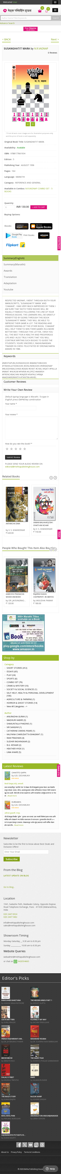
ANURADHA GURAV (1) (17, 716)
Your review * (11, 414)
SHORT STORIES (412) (17, 668)
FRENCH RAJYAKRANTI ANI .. (12, 1039)
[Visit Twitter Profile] (24, 1144)
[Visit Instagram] (36, 1144)
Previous (28, 124)
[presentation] (51, 477)
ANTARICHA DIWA (13, 523)
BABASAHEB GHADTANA (11, 1000)
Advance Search (7, 23)
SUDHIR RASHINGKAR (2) (18, 741)
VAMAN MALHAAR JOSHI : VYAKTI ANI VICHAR (43, 524)
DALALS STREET (7, 1077)
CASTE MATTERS (8, 1019)
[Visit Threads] (42, 1144)
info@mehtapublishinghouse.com (19, 922)
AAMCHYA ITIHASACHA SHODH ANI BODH (15, 595)
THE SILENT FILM (37, 1058)
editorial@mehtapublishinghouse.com (22, 466)
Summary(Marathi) (14, 264)
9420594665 (23, 961)
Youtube (8, 289)
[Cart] (38, 10)
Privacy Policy (16, 1152)
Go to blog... (9, 887)
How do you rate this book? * (18, 443)
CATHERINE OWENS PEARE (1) (21, 730)
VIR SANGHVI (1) (14, 727)
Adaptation (10, 283)
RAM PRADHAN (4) (15, 738)
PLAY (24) (11, 675)
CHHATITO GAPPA (19, 772)
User (15, 2)
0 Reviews (52, 52)
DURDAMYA (16, 802)
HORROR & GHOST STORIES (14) (22, 702)
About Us (5, 1152)
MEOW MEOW (6, 1058)
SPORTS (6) (12, 678)
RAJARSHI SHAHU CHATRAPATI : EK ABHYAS (43, 595)
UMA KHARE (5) (14, 752)
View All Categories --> (17, 706)
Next (33, 124)
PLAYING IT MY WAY (38, 1019)
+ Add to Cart (38, 207)
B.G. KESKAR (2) (14, 745)
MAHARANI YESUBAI (38, 1039)
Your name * (11, 403)
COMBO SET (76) (15, 682)
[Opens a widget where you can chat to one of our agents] (50, 1169)
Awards (8, 270)
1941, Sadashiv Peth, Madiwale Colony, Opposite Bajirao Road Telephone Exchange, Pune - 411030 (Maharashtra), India (30, 907)
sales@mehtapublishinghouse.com (19, 925)
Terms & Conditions (32, 1152)
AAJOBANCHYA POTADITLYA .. (13, 1135)
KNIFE (32, 1077)
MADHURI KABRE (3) (16, 720)
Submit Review (13, 457)
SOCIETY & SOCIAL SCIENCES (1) (22, 689)
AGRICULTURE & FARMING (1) (21, 699)
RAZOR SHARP (36, 1096)
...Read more (11, 796)
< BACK (6, 39)
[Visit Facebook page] (18, 1144)
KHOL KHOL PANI (8, 1116)
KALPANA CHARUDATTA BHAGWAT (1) (25, 734)
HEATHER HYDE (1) (15, 748)
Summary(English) (14, 258)
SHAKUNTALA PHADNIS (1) (19, 723)
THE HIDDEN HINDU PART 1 (41, 1000)
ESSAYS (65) (12, 671)
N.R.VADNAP (41, 48)
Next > (55, 39)
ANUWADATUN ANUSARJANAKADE (44, 1116)
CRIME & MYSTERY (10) (18, 685)
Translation (10, 277)
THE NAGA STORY (8, 1096)
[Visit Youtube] (30, 1144)
